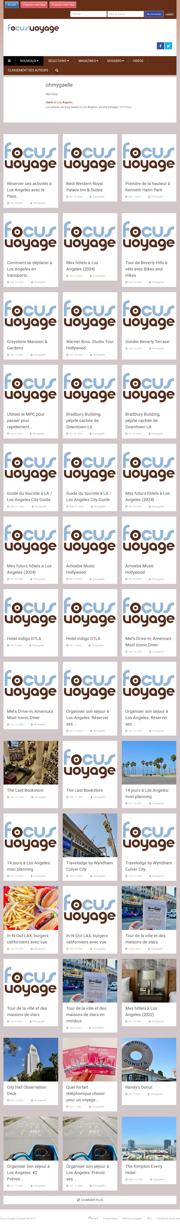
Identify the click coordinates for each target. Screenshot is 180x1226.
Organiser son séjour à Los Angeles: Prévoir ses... (87, 1172)
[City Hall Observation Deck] (31, 1059)
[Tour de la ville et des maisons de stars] (149, 908)
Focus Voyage (7, 1218)
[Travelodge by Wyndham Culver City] (90, 835)
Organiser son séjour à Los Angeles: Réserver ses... (87, 717)
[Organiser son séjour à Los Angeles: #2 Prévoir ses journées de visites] (31, 1138)
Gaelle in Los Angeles (59, 102)
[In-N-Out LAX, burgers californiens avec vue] (31, 908)
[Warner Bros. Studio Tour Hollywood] (90, 314)
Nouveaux (28, 61)
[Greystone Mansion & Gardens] (31, 314)
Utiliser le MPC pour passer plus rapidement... (26, 420)
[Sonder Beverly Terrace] (149, 314)
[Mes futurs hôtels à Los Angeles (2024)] (149, 465)
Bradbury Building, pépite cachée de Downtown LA (83, 420)
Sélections (57, 61)
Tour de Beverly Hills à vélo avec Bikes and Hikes (146, 269)
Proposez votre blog (34, 4)
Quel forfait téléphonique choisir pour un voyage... (85, 1093)
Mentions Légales (132, 1218)
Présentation (110, 1218)
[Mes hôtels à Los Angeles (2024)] (90, 235)
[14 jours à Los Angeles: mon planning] (149, 763)
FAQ (149, 1218)
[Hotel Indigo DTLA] (31, 611)
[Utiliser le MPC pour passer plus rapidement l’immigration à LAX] (31, 386)
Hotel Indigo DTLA (24, 638)
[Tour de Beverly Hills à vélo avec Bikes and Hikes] (149, 235)
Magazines (87, 61)
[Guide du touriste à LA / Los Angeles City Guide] (31, 465)
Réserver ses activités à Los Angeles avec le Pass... (29, 190)
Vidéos (138, 61)
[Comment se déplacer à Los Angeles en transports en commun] (31, 235)
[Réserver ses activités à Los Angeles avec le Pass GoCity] (31, 156)
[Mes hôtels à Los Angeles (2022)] (149, 981)
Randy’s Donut (138, 1087)
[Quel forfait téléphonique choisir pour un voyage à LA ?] (90, 1059)
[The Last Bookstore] (31, 763)
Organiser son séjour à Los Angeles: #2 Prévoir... (28, 1172)
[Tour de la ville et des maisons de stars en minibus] (90, 981)
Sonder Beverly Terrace (147, 341)
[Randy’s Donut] (149, 1059)
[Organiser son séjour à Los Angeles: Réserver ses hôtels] (90, 683)
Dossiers (114, 61)
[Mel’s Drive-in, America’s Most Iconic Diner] (149, 611)
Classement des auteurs (28, 70)
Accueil (12, 4)
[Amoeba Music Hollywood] (90, 538)
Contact (93, 1218)
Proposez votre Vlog (63, 4)
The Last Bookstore (25, 790)
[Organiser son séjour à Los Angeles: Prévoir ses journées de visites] (90, 1138)
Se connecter (154, 14)
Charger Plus (92, 1200)
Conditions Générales (168, 1218)
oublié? (170, 14)
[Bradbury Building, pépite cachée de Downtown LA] (90, 386)
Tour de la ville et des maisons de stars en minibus (86, 1014)
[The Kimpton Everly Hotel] (149, 1138)
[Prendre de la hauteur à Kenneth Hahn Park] (149, 156)
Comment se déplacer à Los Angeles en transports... (29, 269)
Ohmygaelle (39, 203)
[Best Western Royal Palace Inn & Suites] (90, 156)
